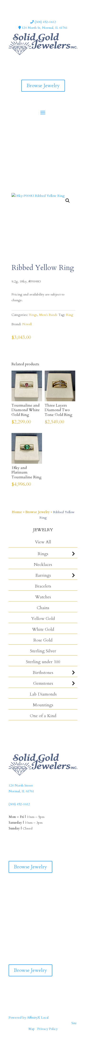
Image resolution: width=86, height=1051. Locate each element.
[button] (67, 200)
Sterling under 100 (43, 662)
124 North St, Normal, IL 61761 (44, 27)
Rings (43, 554)
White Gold (43, 629)
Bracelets (43, 586)
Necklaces (43, 565)
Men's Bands (48, 314)
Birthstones (43, 673)
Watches (43, 597)
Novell (27, 324)
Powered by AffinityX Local (28, 1017)
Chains (43, 608)
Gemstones (43, 683)
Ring (69, 314)
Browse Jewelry (43, 85)
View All (43, 542)
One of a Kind (43, 716)
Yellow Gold (43, 619)
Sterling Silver (43, 651)
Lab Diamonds (43, 694)
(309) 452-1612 (45, 22)
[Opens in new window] (38, 61)
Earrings (43, 575)
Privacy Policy (47, 1029)
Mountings (43, 705)
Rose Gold (43, 640)
